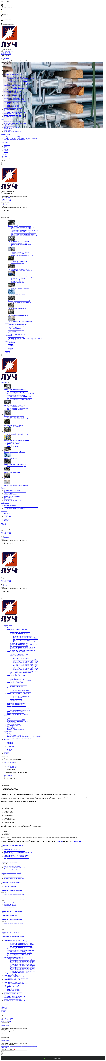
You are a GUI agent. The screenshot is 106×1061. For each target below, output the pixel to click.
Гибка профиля (8, 128)
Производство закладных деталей (13, 91)
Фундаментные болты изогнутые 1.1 (16, 76)
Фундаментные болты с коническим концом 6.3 (19, 84)
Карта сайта (4, 1047)
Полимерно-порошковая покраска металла (15, 123)
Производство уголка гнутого (12, 113)
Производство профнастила (11, 109)
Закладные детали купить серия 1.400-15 (17, 94)
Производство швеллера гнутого (12, 115)
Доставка (3, 1011)
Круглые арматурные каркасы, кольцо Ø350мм (22, 964)
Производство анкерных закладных (13, 98)
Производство (5, 72)
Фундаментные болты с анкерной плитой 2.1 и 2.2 (20, 78)
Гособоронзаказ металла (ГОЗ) (12, 136)
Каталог (3, 1003)
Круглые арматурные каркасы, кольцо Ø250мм (22, 961)
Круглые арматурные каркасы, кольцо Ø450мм (22, 967)
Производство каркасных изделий (13, 85)
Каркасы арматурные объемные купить (17, 88)
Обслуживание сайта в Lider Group (27, 1046)
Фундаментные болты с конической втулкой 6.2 (19, 83)
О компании (4, 142)
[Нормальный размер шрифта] (2, 4)
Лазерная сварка (8, 130)
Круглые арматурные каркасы (15, 87)
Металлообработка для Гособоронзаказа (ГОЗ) (16, 139)
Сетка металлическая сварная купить (16, 112)
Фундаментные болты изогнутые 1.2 (16, 77)
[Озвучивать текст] (2, 20)
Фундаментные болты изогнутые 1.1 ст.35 (21, 946)
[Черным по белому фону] (1, 9)
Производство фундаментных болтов (14, 74)
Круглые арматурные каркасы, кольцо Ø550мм (22, 969)
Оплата (6, 152)
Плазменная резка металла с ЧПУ (12, 121)
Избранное (4, 156)
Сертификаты (7, 147)
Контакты (4, 154)
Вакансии (6, 150)
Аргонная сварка (8, 124)
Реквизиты (6, 149)
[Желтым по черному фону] (1, 11)
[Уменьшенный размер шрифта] (1, 2)
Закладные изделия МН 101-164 (15, 92)
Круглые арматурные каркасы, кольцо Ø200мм (22, 960)
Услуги (3, 119)
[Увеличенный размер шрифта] (2, 6)
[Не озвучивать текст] (1, 22)
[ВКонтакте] (4, 160)
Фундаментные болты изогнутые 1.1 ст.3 (21, 943)
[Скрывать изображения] (1, 17)
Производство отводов (13, 105)
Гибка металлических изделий (12, 127)
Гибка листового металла (10, 126)
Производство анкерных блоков (12, 95)
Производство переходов (13, 106)
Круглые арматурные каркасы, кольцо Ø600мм (22, 971)
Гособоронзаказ (5, 134)
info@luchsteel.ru (5, 58)
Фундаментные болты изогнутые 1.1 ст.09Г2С (22, 944)
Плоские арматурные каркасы (15, 89)
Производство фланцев (13, 103)
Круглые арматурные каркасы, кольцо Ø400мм (22, 965)
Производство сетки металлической (13, 110)
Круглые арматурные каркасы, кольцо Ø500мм (22, 968)
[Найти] (2, 1053)
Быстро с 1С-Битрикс (7, 1049)
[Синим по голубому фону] (1, 12)
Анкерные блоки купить (13, 96)
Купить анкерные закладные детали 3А (17, 99)
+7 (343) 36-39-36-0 (8, 51)
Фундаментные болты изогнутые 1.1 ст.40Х (21, 947)
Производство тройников (13, 102)
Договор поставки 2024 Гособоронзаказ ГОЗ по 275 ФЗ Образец (21, 138)
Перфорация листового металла (12, 131)
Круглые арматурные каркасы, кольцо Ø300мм (22, 962)
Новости (6, 146)
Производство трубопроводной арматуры (15, 101)
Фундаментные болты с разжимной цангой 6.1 (19, 81)
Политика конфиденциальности (9, 1046)
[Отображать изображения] (1, 15)
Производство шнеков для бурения (13, 108)
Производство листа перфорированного (14, 116)
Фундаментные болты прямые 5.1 (16, 80)
